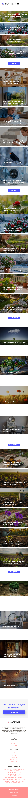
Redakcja (14, 743)
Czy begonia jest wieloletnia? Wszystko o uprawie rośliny (13, 288)
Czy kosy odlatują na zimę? (12, 162)
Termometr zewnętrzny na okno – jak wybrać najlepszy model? (14, 102)
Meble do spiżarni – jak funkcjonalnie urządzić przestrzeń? (11, 82)
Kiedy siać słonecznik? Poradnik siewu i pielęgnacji (13, 543)
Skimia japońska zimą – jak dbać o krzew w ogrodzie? (14, 28)
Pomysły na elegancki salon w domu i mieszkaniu (13, 655)
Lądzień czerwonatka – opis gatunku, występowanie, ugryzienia (14, 15)
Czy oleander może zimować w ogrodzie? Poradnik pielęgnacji (14, 52)
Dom (14, 63)
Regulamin (14, 795)
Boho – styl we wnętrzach (12, 626)
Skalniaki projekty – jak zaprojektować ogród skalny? (13, 308)
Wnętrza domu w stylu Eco (12, 596)
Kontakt (14, 745)
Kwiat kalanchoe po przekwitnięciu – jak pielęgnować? (14, 774)
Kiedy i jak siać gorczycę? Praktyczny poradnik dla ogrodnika (12, 464)
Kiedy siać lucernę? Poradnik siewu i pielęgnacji (13, 503)
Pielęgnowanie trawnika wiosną (14, 342)
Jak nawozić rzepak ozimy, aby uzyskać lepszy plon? (13, 562)
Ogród (14, 190)
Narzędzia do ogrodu (10, 372)
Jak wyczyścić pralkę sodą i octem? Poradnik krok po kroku (14, 181)
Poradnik (14, 318)
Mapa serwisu (14, 792)
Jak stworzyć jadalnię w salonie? (11, 430)
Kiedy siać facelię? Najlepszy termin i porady (13, 523)
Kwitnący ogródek (9, 402)
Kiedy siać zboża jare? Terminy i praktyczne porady (14, 483)
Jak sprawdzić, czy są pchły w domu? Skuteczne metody (13, 122)
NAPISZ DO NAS (14, 712)
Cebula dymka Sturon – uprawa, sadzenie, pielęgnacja (14, 40)
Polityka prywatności (14, 789)
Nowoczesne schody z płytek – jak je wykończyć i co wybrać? (13, 142)
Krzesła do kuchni (9, 686)
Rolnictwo (14, 445)
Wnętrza (14, 572)
